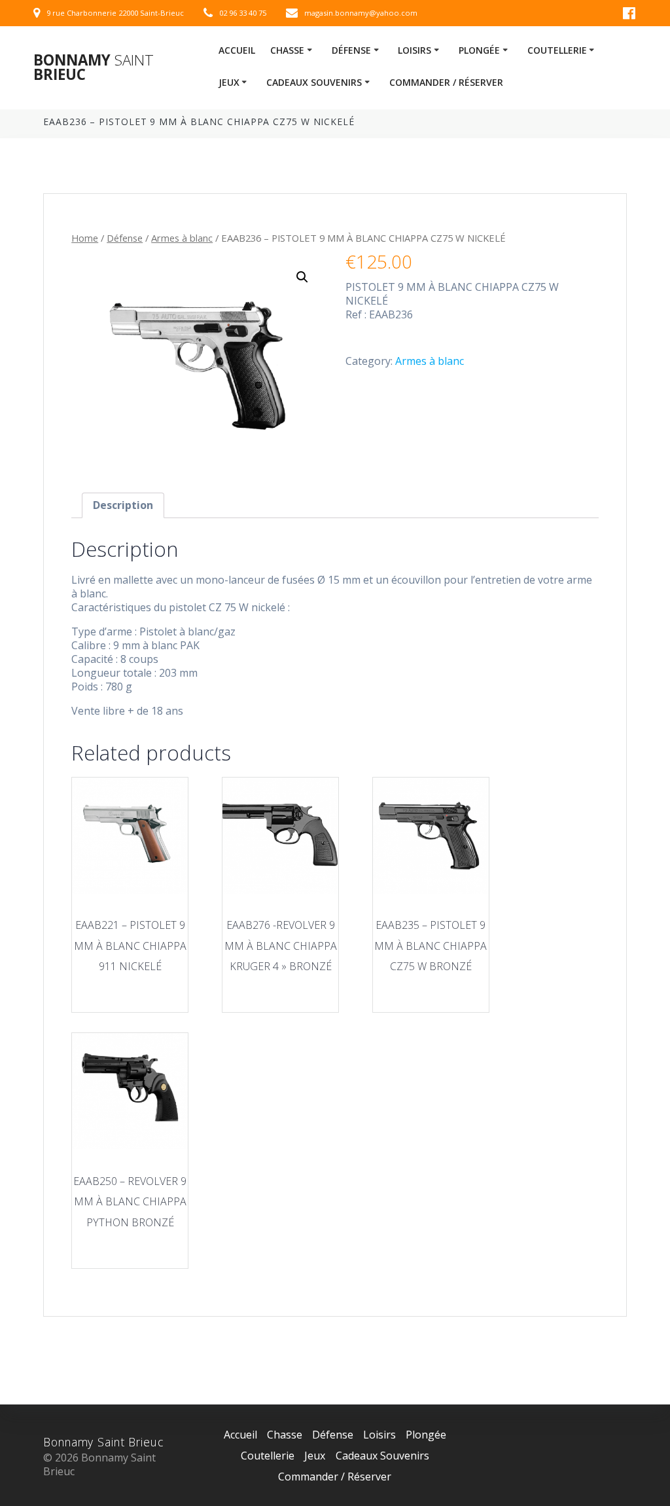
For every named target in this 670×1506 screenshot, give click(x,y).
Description (123, 505)
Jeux (229, 82)
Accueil (237, 50)
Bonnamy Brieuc (93, 68)
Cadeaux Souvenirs (314, 82)
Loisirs (414, 50)
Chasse (287, 50)
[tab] (123, 505)
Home (84, 237)
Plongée (479, 50)
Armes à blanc (182, 237)
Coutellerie (557, 50)
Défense (351, 50)
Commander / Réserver (446, 82)
